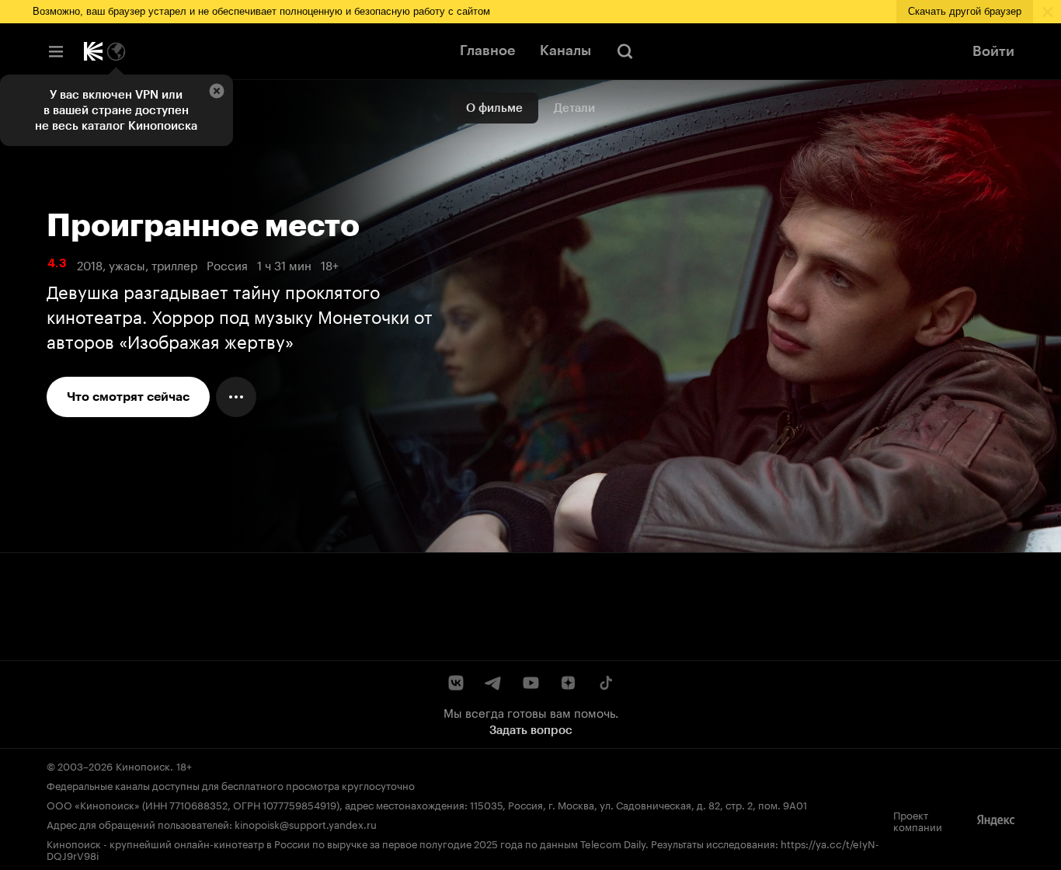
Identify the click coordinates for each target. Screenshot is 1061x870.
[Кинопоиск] (93, 51)
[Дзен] (567, 682)
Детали (574, 108)
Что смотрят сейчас (128, 396)
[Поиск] (625, 51)
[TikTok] (605, 682)
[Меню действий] (236, 397)
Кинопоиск (143, 765)
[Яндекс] (995, 820)
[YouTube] (530, 682)
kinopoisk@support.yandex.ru (306, 823)
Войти (993, 51)
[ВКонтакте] (456, 682)
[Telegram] (493, 682)
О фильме (494, 108)
